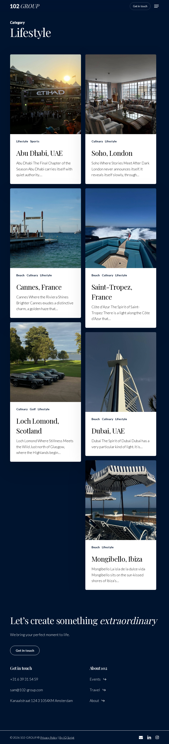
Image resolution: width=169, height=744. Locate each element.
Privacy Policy (48, 737)
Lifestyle (22, 141)
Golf (33, 409)
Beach (20, 275)
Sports (34, 141)
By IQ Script (66, 737)
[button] (156, 6)
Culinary (97, 141)
